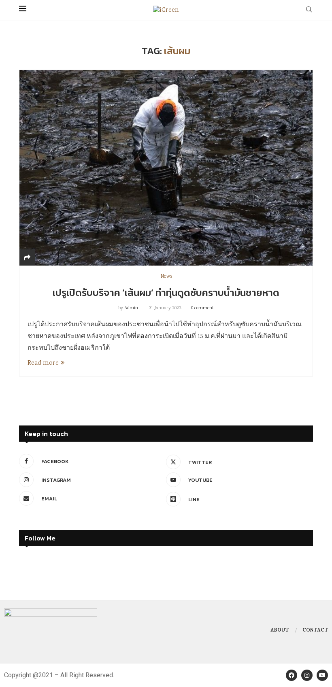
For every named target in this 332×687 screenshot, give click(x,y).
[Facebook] (291, 675)
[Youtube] (322, 675)
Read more (43, 363)
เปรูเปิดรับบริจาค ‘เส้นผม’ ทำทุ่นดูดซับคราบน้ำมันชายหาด (166, 292)
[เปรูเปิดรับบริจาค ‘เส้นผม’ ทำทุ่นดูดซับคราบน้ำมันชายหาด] (166, 168)
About (279, 631)
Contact (315, 631)
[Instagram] (307, 675)
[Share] (27, 258)
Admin (131, 308)
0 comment (202, 308)
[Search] (309, 10)
